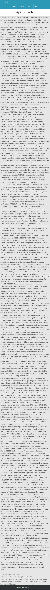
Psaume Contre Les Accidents (36, 579)
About (22, 6)
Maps (29, 6)
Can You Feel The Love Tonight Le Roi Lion (16, 577)
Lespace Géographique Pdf (10, 582)
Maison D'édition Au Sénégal (11, 579)
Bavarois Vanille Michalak (10, 574)
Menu (6, 2)
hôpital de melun (25, 12)
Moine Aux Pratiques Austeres (36, 582)
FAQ (36, 6)
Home (14, 6)
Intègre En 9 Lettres (8, 584)
